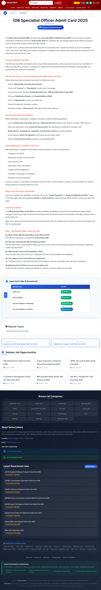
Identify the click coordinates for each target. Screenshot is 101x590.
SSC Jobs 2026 (9, 546)
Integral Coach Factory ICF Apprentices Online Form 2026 (23, 513)
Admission (53, 7)
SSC (86, 413)
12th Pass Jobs (89, 546)
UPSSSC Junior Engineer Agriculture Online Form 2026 (22, 480)
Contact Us (37, 557)
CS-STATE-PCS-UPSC (38, 408)
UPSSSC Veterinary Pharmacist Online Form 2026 (21, 489)
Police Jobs (47, 546)
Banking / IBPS (86, 403)
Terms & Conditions (69, 557)
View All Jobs (90, 466)
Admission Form (15, 403)
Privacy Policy (56, 557)
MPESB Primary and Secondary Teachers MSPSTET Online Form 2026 (27, 498)
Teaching (39, 419)
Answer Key (44, 7)
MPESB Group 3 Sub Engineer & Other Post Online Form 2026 (24, 504)
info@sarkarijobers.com (13, 442)
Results (28, 7)
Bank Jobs (39, 546)
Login (77, 3)
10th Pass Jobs (78, 546)
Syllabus (60, 7)
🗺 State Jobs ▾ (81, 7)
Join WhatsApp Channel (14, 457)
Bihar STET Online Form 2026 (14, 530)
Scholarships (62, 413)
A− (98, 3)
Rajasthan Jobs (64, 549)
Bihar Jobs (54, 549)
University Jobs (62, 419)
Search (58, 3)
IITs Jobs (62, 408)
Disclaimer (46, 557)
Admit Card (35, 7)
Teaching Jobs (66, 546)
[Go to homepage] (5, 13)
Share (5, 295)
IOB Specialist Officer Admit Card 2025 (17, 331)
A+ (94, 3)
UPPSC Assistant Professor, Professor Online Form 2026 (23, 472)
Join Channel (67, 303)
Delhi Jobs (74, 549)
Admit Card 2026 (22, 549)
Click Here (67, 291)
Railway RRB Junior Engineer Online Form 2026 (20, 521)
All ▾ (88, 7)
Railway (15, 413)
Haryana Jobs (91, 549)
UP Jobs (46, 549)
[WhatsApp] (90, 3)
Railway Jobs (29, 546)
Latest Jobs (20, 7)
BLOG (15, 408)
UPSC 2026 (19, 546)
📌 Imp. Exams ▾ (70, 7)
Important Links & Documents (52, 27)
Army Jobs (57, 546)
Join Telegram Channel (14, 451)
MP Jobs (82, 549)
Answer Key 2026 (35, 549)
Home (13, 7)
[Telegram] (87, 3)
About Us (29, 557)
